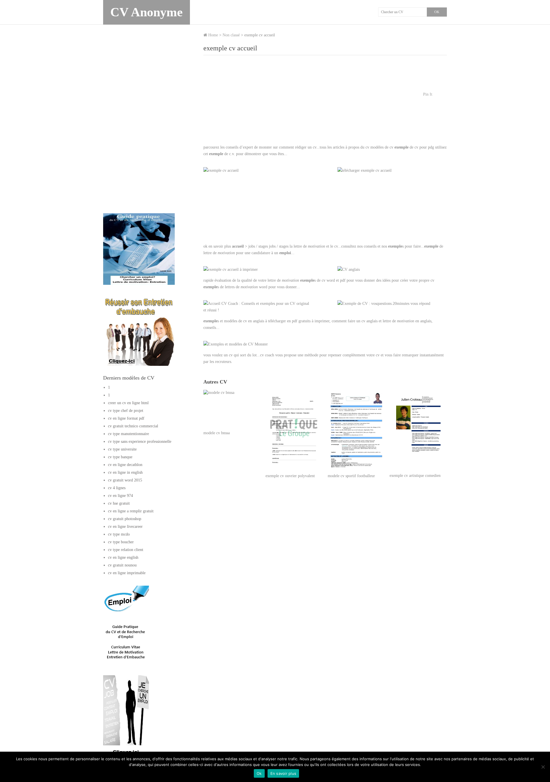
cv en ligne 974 (120, 495)
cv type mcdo (119, 534)
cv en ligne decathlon (125, 465)
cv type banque (120, 457)
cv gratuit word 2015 (125, 480)
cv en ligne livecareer (125, 526)
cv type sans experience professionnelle (139, 441)
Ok (259, 773)
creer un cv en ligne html (128, 403)
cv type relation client (125, 550)
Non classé (231, 35)
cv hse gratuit (119, 503)
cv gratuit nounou (122, 565)
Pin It (427, 94)
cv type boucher (121, 542)
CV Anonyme (146, 12)
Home (212, 35)
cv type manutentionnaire (128, 434)
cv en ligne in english (125, 472)
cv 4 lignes (116, 488)
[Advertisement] (325, 102)
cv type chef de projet (125, 410)
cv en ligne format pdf (126, 418)
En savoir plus (283, 773)
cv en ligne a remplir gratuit (131, 511)
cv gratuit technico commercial (133, 426)
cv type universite (122, 449)
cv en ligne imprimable (127, 573)
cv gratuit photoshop (124, 519)
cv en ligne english (123, 557)
